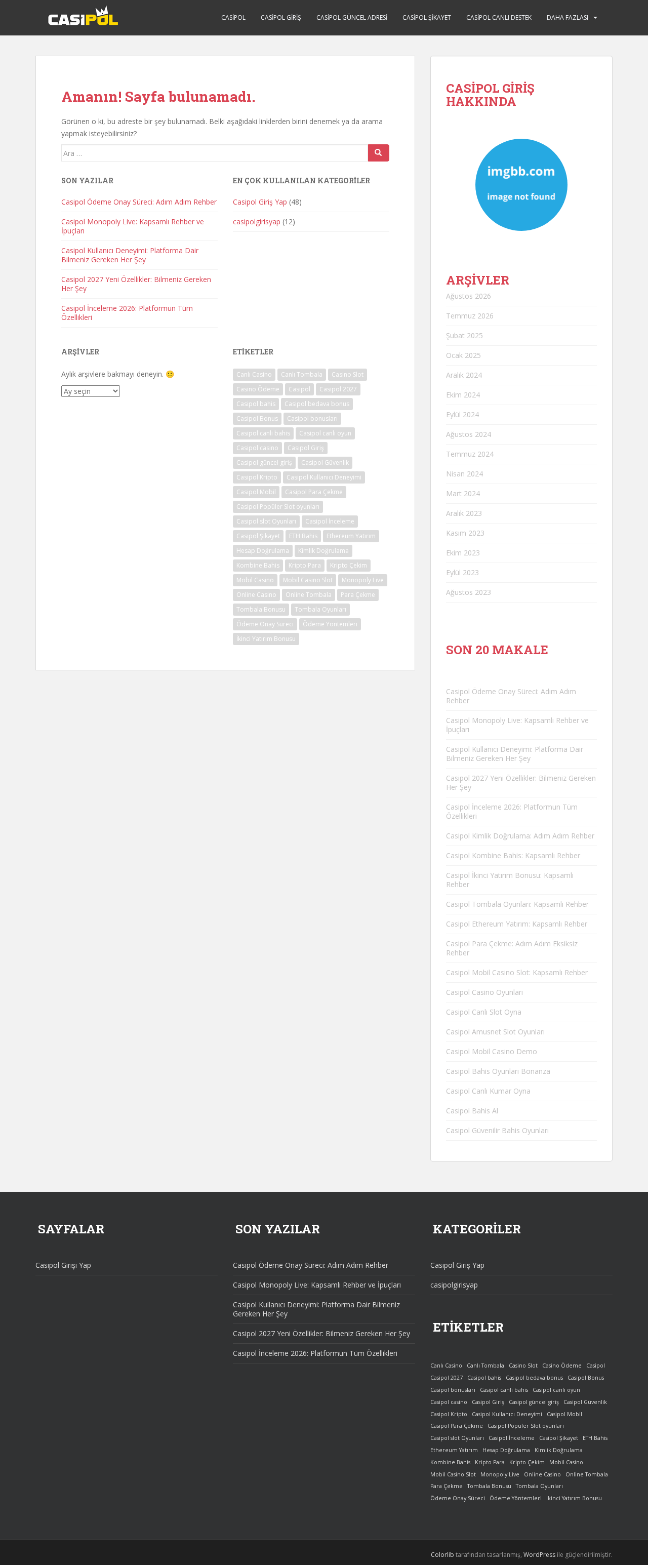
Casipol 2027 (338, 389)
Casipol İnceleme (329, 521)
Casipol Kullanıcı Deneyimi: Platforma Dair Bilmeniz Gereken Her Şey (129, 255)
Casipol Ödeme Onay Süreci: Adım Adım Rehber (139, 202)
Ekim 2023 (463, 552)
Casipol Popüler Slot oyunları (277, 506)
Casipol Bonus (257, 418)
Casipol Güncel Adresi (351, 17)
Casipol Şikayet (426, 17)
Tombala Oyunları (320, 609)
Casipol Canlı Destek (499, 17)
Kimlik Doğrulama (323, 550)
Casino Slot (347, 374)
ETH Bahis (303, 536)
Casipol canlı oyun (325, 433)
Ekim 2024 (463, 394)
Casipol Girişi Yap (63, 1265)
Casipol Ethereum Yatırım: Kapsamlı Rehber (516, 924)
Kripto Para (305, 565)
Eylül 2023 (462, 572)
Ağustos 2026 (468, 296)
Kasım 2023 (465, 533)
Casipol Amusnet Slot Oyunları (495, 1031)
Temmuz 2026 (470, 315)
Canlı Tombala (301, 374)
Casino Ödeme (257, 389)
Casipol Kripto (256, 477)
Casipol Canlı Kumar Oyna (488, 1091)
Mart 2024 (463, 493)
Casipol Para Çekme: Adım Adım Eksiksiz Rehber (512, 948)
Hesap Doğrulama (262, 550)
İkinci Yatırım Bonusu (266, 638)
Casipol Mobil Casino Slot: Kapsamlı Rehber (517, 972)
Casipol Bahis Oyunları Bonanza (498, 1071)
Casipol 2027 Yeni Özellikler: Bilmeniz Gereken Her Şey (136, 283)
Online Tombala (309, 594)
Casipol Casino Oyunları (484, 992)
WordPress (539, 1554)
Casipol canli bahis (263, 433)
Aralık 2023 (464, 513)
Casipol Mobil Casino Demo (491, 1051)
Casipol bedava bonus (317, 403)
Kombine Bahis (257, 565)
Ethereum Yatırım (351, 536)
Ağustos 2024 (468, 434)
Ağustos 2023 (468, 592)
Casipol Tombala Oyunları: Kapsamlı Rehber (517, 904)
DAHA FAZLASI (567, 17)
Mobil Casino (255, 580)
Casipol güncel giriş (264, 462)
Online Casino (256, 594)
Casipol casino (257, 448)
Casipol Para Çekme (314, 492)
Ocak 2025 (463, 355)
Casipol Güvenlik (325, 462)
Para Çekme (358, 594)
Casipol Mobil (256, 492)
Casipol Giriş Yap (260, 202)
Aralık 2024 (464, 375)
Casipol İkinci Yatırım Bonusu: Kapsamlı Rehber (510, 879)
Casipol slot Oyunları (266, 521)
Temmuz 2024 (470, 454)
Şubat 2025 (464, 335)
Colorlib (442, 1554)
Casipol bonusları (312, 418)
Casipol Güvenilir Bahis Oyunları (497, 1130)
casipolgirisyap (256, 221)
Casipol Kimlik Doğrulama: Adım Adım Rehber (520, 835)
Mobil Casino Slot (308, 580)
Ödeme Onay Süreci (265, 624)
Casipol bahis (255, 403)
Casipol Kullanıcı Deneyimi (324, 477)
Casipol (233, 17)
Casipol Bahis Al (472, 1110)
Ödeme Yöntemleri (330, 624)
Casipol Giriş (281, 17)
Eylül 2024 (462, 414)
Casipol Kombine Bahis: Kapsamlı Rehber (513, 855)
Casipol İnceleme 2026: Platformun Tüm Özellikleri (127, 312)
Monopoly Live (363, 580)
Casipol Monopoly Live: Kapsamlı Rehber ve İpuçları (132, 226)
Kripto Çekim (348, 565)
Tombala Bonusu (261, 609)
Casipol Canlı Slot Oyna (483, 1012)
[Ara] (378, 153)
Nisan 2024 (464, 473)
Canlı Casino (254, 374)
